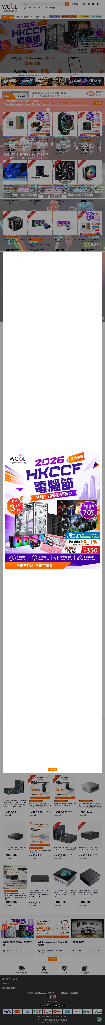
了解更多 (52, 769)
